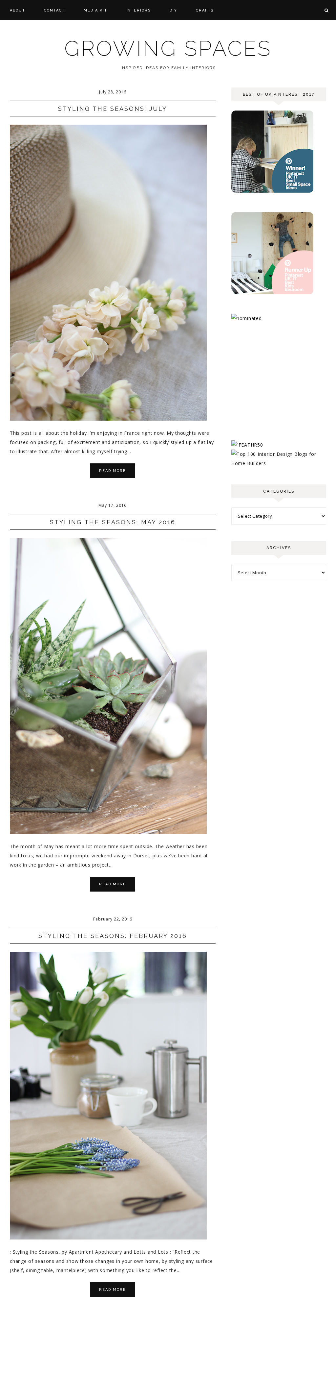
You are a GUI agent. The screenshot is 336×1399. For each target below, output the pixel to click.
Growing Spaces (168, 48)
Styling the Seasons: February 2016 (112, 935)
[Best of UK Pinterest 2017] (272, 191)
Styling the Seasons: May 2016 (113, 522)
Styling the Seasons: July (112, 108)
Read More (112, 471)
